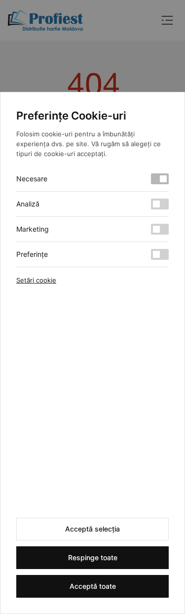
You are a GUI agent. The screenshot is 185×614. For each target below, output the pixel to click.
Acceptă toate (93, 586)
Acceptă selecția (92, 529)
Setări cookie (36, 280)
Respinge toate (92, 557)
